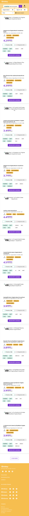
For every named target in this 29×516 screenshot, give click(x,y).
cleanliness (10, 96)
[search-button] (20, 6)
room (4, 51)
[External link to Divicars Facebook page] (10, 492)
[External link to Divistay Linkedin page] (6, 471)
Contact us (3, 479)
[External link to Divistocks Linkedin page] (13, 495)
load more (14, 458)
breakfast (5, 48)
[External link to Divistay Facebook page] (2, 471)
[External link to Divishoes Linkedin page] (13, 488)
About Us (3, 506)
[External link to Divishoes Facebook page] (10, 488)
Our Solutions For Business (6, 509)
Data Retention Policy (5, 477)
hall (19, 270)
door (16, 141)
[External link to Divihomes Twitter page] (16, 498)
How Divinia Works (5, 508)
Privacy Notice (4, 474)
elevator (17, 48)
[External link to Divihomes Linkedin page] (13, 498)
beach (9, 316)
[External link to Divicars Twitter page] (16, 492)
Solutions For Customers (6, 511)
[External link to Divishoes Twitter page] (16, 488)
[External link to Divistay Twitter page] (9, 471)
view (9, 51)
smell (22, 48)
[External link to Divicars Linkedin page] (13, 492)
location (9, 141)
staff (11, 48)
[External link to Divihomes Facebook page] (10, 498)
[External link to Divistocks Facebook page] (10, 495)
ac (15, 270)
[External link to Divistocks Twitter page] (16, 495)
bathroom (17, 138)
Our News (3, 512)
